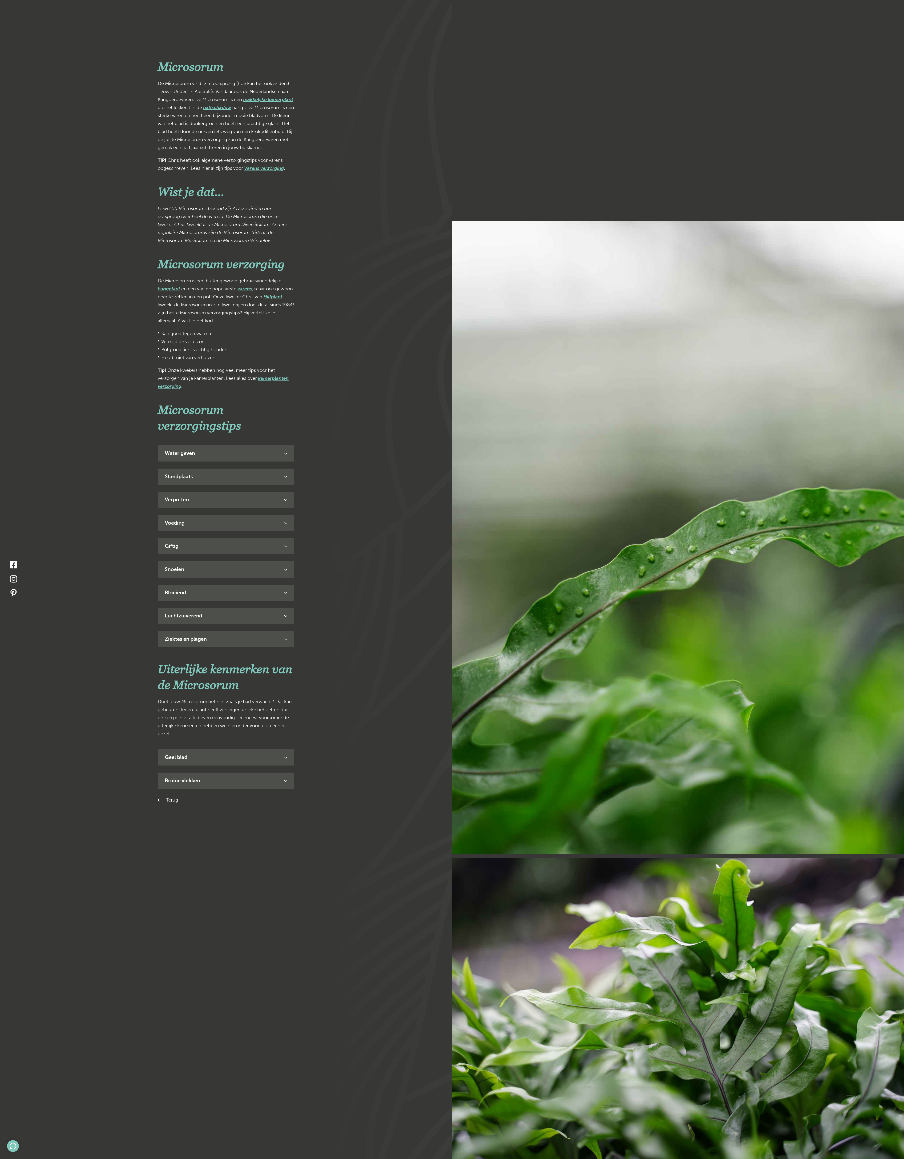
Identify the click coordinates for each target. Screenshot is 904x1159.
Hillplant (272, 297)
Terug (172, 800)
